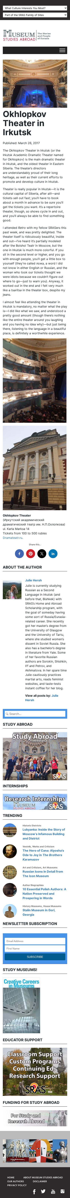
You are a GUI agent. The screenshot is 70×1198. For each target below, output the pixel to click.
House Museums (52, 906)
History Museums (32, 906)
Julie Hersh (33, 580)
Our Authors (15, 1181)
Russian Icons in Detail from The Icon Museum (43, 874)
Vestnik (27, 846)
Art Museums (50, 867)
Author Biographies (33, 885)
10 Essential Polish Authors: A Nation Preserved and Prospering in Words (44, 893)
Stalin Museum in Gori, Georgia (39, 912)
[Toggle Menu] (62, 50)
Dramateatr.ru (12, 538)
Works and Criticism (43, 846)
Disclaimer (40, 1181)
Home (10, 1178)
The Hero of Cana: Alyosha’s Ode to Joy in (43, 855)
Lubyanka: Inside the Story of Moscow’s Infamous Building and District (44, 834)
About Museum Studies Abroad (43, 1178)
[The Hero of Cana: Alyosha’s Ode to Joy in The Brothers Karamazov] (11, 851)
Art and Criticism (32, 867)
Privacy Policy (17, 1185)
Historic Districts (32, 825)
